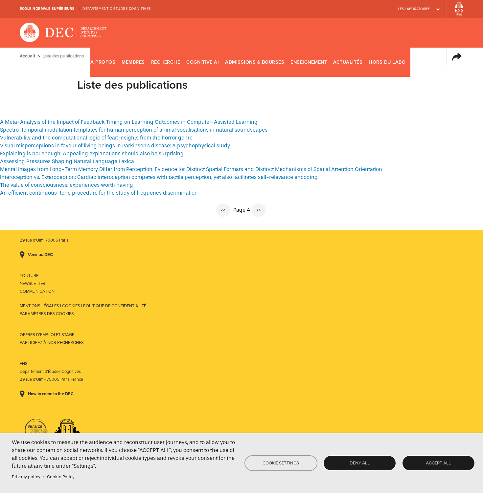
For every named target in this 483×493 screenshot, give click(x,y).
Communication (37, 291)
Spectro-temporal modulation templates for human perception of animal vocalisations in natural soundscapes (133, 130)
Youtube (29, 275)
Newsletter (32, 283)
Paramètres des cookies (47, 313)
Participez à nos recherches (52, 342)
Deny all (360, 463)
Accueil (27, 56)
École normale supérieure (47, 9)
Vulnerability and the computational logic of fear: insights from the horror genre (96, 138)
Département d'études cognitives (116, 9)
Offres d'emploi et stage (47, 334)
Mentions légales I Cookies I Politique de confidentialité (83, 306)
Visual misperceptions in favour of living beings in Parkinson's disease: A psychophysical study (115, 145)
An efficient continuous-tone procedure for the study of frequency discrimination (99, 193)
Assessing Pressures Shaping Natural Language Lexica (67, 161)
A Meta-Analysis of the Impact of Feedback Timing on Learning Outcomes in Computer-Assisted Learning (129, 122)
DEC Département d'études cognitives (63, 33)
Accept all (438, 463)
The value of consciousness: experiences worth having (66, 185)
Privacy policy (26, 477)
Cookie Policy (61, 477)
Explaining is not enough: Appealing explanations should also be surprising (92, 153)
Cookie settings (281, 463)
